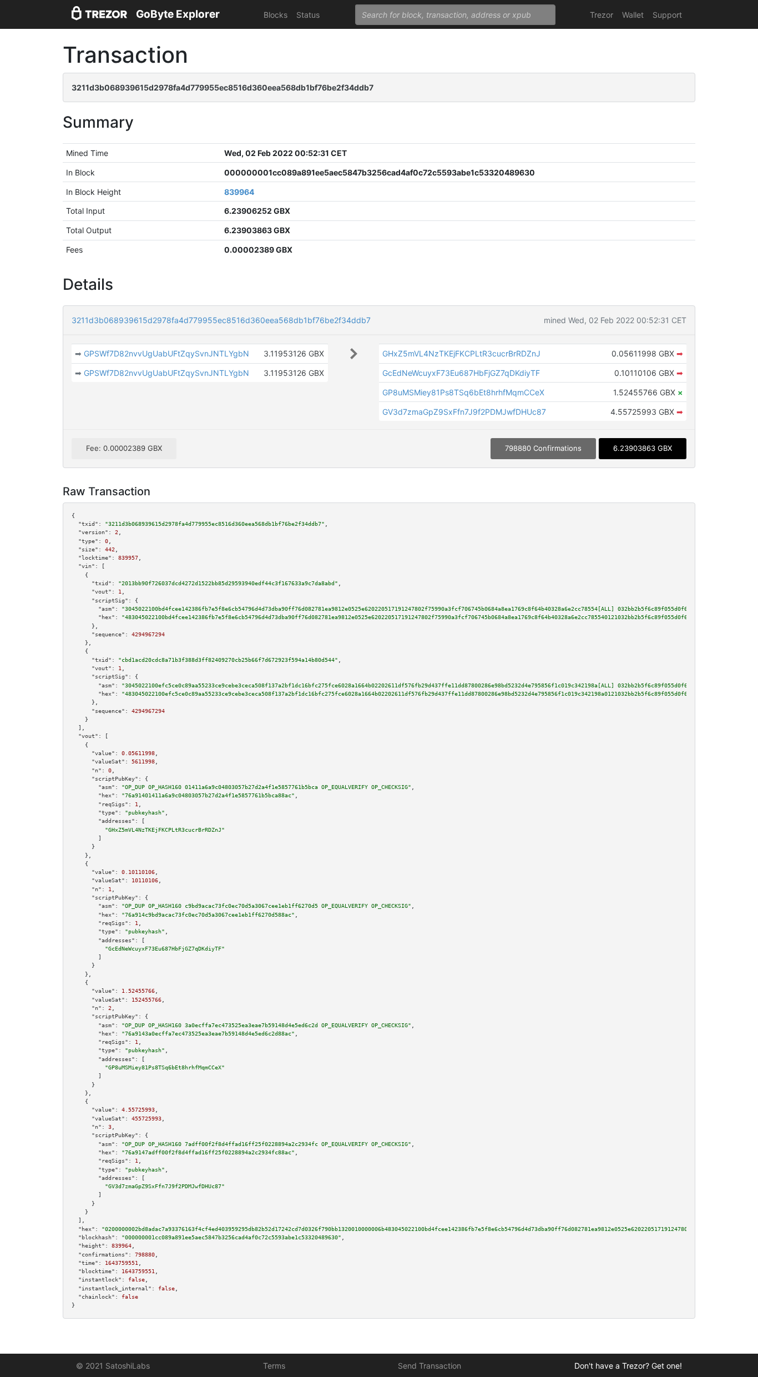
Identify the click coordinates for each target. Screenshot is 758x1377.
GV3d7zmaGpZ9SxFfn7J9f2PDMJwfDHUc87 (464, 411)
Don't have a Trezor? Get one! (628, 1365)
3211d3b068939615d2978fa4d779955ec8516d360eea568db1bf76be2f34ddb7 (221, 320)
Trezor (601, 14)
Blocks (275, 14)
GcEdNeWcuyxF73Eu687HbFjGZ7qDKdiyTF (461, 373)
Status (308, 14)
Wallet (633, 14)
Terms (274, 1365)
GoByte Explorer (178, 14)
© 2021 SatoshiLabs (113, 1365)
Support (667, 14)
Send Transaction (429, 1365)
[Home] (99, 15)
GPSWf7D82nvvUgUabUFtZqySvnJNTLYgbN (166, 353)
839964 (239, 192)
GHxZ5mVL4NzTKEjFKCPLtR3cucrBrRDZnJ (461, 353)
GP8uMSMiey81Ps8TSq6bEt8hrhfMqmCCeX (463, 392)
